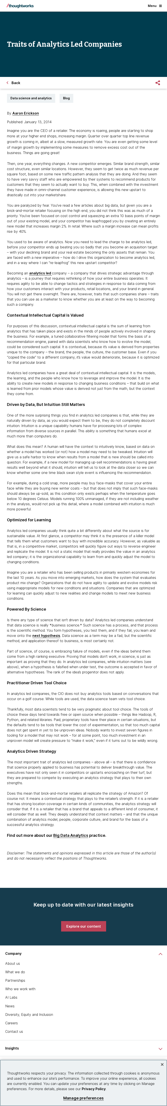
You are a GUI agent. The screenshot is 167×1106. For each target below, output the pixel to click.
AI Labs (11, 997)
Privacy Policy (94, 1089)
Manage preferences (83, 1098)
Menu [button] (152, 6)
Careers (11, 1023)
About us (12, 963)
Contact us (14, 1031)
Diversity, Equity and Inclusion (29, 1014)
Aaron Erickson (25, 113)
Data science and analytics (31, 98)
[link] (83, 926)
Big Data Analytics (70, 835)
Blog (66, 98)
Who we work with (20, 989)
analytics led (40, 273)
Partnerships (15, 980)
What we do (15, 972)
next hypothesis (46, 635)
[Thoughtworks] (20, 6)
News (10, 1006)
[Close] (162, 1064)
